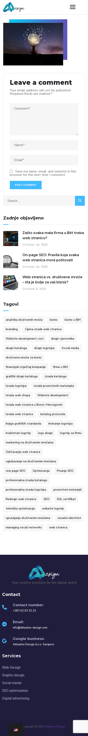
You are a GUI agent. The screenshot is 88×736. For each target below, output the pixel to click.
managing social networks (24, 527)
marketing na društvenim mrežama (29, 442)
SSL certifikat (66, 499)
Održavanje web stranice (23, 452)
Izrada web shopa (18, 395)
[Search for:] (44, 200)
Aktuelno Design (55, 726)
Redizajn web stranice (21, 499)
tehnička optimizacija (20, 508)
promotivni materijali (67, 490)
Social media (70, 348)
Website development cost (25, 339)
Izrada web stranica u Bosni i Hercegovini (34, 405)
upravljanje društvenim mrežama (28, 518)
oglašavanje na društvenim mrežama (31, 461)
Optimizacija (41, 471)
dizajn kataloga (16, 348)
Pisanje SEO (65, 471)
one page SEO (15, 471)
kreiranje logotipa (60, 424)
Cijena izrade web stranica (43, 329)
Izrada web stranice (19, 414)
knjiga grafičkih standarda (23, 424)
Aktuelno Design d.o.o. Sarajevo (33, 644)
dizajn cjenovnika (62, 339)
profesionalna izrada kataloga (26, 480)
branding (12, 329)
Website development (52, 395)
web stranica (58, 527)
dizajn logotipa (44, 348)
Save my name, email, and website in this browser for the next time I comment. (43, 173)
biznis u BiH (73, 320)
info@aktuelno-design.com (30, 628)
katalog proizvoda (52, 414)
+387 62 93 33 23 (24, 611)
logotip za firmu (71, 433)
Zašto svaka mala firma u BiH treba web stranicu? (53, 235)
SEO (47, 499)
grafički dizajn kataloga (22, 376)
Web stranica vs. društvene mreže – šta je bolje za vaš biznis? (52, 279)
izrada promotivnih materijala (54, 386)
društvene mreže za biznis (24, 357)
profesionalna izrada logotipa (26, 490)
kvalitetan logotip (18, 433)
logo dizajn (45, 433)
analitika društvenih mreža (24, 320)
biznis (53, 320)
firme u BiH (60, 367)
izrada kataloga (55, 376)
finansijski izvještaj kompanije (26, 367)
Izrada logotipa (16, 386)
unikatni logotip (53, 508)
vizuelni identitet (69, 518)
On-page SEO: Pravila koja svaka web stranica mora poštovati (50, 257)
